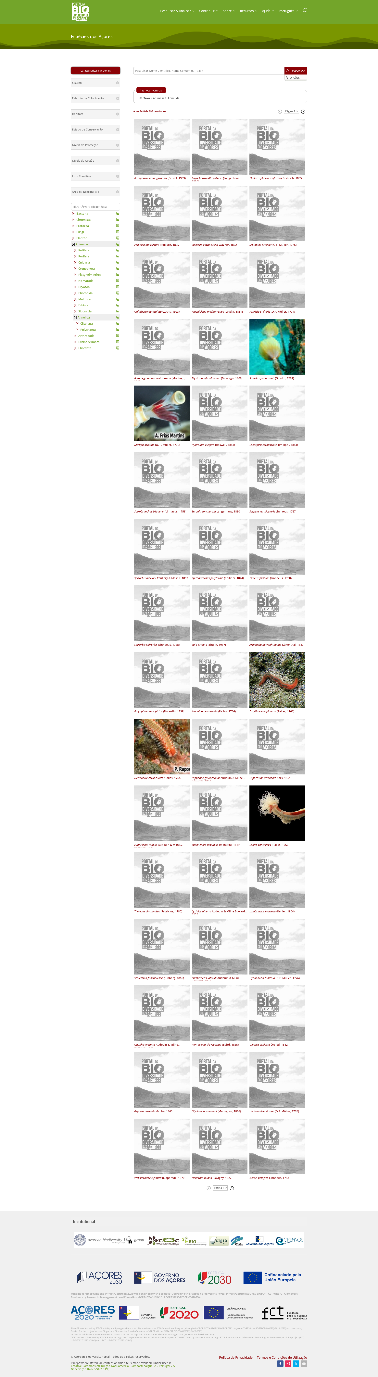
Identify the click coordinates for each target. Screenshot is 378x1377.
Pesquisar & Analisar (175, 11)
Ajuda (266, 11)
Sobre (227, 11)
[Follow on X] (296, 1363)
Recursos (247, 11)
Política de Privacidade (236, 1358)
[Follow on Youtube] (304, 1363)
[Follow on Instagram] (288, 1363)
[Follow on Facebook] (280, 1363)
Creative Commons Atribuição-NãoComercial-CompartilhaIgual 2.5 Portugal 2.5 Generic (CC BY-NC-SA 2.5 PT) (123, 1367)
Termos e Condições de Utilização (282, 1358)
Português (286, 11)
